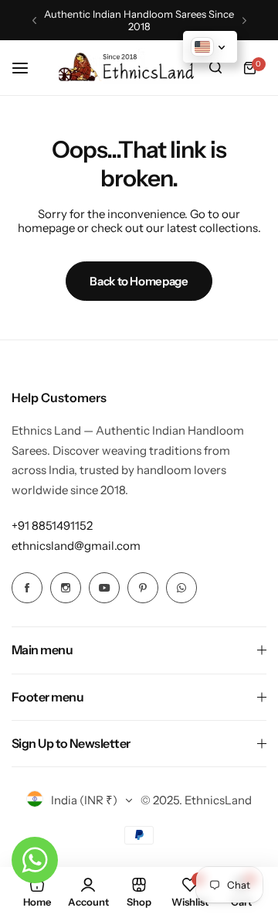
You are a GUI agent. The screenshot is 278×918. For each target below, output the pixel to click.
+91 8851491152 (52, 525)
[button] (34, 20)
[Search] (215, 68)
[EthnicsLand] (129, 67)
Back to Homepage (139, 281)
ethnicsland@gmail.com (76, 545)
